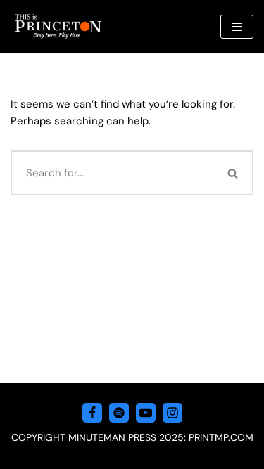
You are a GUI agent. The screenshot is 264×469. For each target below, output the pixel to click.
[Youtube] (146, 413)
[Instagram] (172, 413)
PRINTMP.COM (221, 437)
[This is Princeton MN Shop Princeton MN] (58, 26)
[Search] (233, 172)
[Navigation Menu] (236, 27)
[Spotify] (119, 413)
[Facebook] (92, 413)
